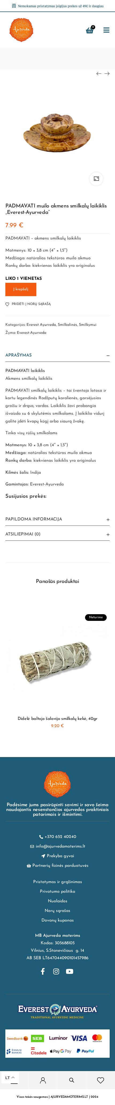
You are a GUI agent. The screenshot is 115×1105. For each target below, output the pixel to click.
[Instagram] (56, 971)
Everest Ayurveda (41, 325)
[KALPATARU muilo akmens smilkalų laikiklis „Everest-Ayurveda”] (99, 73)
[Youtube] (69, 971)
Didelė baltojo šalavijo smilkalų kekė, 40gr (57, 719)
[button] (107, 30)
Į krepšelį (20, 289)
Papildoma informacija (33, 519)
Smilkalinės (67, 325)
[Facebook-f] (42, 971)
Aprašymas (18, 355)
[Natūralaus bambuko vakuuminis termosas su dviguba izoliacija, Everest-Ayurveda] (107, 73)
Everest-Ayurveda (31, 333)
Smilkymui (88, 325)
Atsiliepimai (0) (22, 534)
